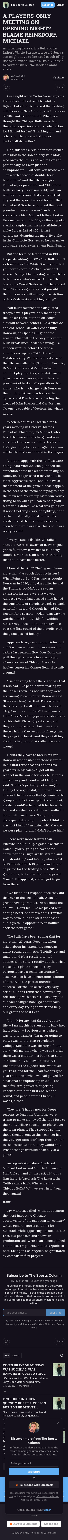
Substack (17, 1532)
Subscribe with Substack (36, 1485)
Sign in (61, 4)
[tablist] (12, 1355)
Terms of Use (51, 1320)
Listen (60, 77)
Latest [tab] (16, 1355)
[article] (34, 1378)
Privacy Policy (40, 1499)
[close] (58, 1423)
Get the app (51, 1523)
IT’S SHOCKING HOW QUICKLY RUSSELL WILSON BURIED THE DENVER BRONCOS (24, 1403)
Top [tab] (7, 1355)
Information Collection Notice (36, 1324)
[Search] (61, 1355)
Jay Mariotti (18, 76)
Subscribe (47, 4)
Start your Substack (25, 1523)
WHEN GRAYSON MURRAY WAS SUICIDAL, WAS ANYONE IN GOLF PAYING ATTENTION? (23, 1369)
